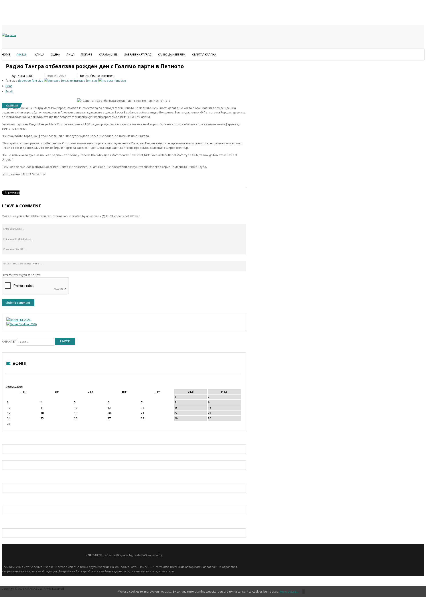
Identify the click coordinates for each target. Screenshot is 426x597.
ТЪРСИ (64, 341)
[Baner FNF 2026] (18, 320)
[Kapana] (9, 35)
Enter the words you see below (21, 275)
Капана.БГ (25, 75)
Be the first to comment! (97, 75)
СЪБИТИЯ (12, 105)
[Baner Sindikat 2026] (21, 324)
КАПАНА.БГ (9, 341)
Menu (4, 65)
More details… (289, 591)
